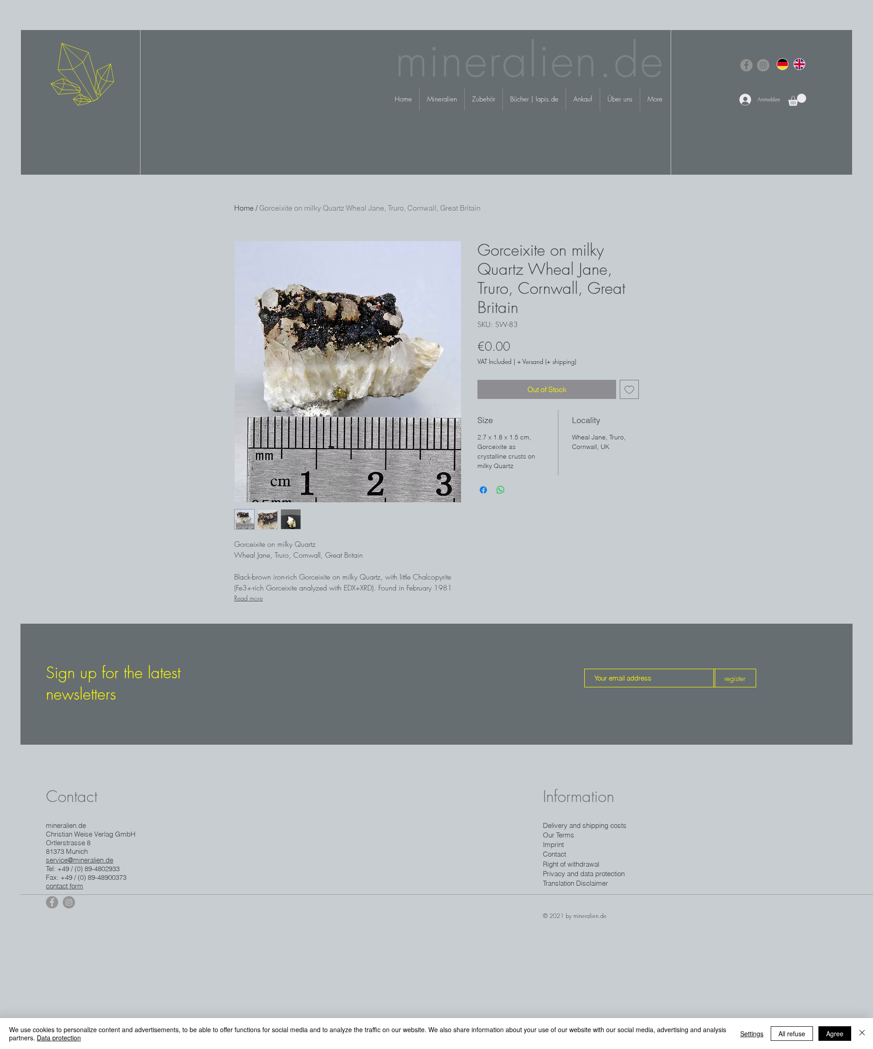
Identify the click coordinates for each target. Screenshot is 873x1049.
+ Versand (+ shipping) (546, 361)
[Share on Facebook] (483, 489)
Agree (834, 1033)
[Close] (862, 1033)
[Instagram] (763, 65)
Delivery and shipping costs (585, 825)
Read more (248, 598)
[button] (797, 100)
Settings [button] (751, 1033)
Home (244, 207)
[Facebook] (746, 65)
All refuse (791, 1033)
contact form (64, 886)
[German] (782, 64)
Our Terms (558, 835)
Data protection (59, 1037)
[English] (799, 64)
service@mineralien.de (79, 860)
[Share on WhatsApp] (500, 489)
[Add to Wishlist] (629, 389)
